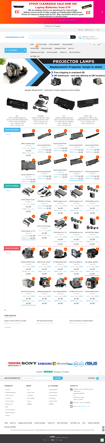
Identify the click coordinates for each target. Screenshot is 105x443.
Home (32, 44)
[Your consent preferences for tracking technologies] (102, 440)
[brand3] (45, 363)
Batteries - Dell (35, 56)
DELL (28, 389)
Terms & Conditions (10, 409)
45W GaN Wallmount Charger (93, 201)
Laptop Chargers (54, 44)
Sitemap (8, 415)
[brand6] (91, 363)
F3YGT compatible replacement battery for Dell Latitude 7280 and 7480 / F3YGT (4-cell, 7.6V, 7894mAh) (17, 119)
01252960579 (92, 36)
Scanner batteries (60, 48)
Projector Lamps (46, 48)
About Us (71, 48)
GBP (98, 29)
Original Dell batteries (37, 52)
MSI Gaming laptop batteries (45, 321)
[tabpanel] (52, 72)
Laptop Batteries (41, 44)
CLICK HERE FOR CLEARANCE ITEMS (67, 20)
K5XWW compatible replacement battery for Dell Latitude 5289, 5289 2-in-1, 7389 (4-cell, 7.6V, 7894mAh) (64, 119)
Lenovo (29, 401)
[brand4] (60, 363)
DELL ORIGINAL (31, 398)
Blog (7, 407)
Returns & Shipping (10, 412)
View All (8, 134)
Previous (96, 316)
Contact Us (63, 52)
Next (98, 316)
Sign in (81, 29)
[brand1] (13, 364)
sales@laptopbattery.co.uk (92, 38)
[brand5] (76, 364)
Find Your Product (74, 52)
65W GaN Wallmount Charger (77, 232)
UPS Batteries (34, 48)
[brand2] (29, 363)
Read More (8, 327)
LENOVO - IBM (30, 392)
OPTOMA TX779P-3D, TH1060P (77, 291)
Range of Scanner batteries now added (15, 321)
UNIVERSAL (30, 395)
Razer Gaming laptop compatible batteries (81, 321)
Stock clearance (67, 44)
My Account (90, 29)
